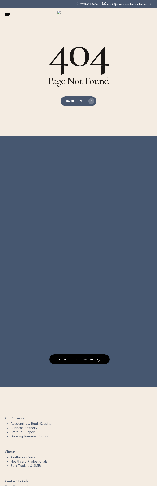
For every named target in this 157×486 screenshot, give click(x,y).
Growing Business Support (30, 436)
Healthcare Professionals (29, 461)
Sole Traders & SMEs (26, 465)
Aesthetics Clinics (23, 457)
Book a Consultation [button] (76, 359)
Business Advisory (24, 428)
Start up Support (23, 432)
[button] (7, 14)
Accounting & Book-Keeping (31, 424)
